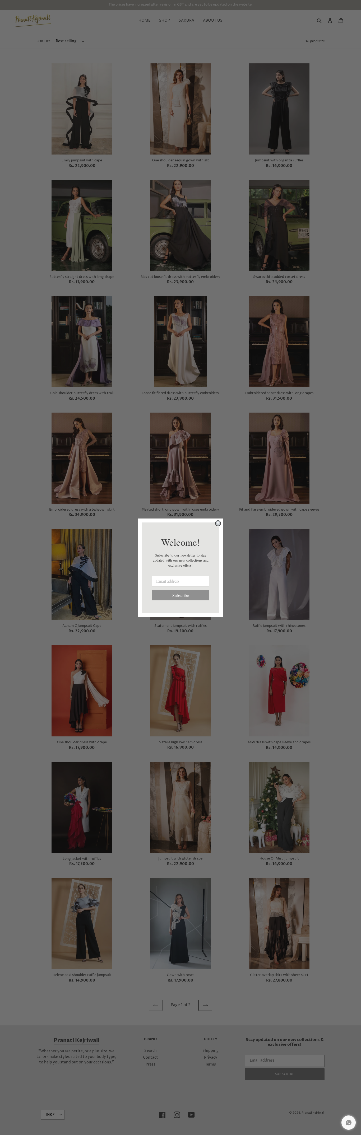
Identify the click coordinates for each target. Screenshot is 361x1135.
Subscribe (180, 595)
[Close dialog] (218, 523)
